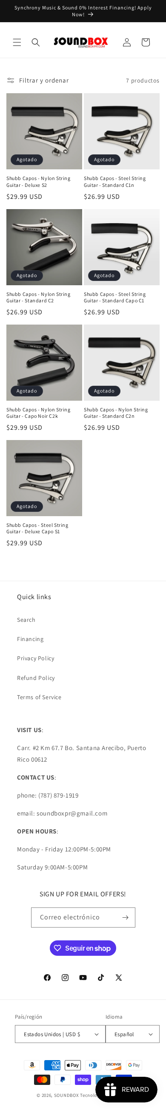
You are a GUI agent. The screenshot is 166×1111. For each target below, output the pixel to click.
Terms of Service (39, 697)
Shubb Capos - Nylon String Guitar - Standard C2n (116, 413)
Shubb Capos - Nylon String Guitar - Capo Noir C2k (38, 413)
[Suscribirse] (125, 917)
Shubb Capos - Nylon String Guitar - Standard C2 (38, 297)
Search (26, 619)
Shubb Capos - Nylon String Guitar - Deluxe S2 (38, 181)
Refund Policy (36, 678)
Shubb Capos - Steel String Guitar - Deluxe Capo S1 (37, 528)
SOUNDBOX (66, 1095)
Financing (30, 639)
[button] (17, 42)
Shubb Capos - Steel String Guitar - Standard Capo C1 (115, 297)
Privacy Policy (35, 658)
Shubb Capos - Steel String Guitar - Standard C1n (115, 181)
